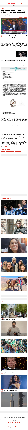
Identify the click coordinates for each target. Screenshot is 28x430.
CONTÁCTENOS (15, 424)
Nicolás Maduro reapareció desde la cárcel (6, 337)
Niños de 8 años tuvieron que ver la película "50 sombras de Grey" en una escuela (7, 52)
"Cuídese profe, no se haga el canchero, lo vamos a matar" (8, 319)
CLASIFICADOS (23, 417)
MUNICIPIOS (4, 417)
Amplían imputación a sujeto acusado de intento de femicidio (12, 235)
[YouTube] (8, 422)
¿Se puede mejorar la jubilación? (6, 254)
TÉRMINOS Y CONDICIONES (11, 424)
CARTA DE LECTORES (13, 417)
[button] (9, 35)
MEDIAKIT (18, 424)
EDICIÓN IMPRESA (8, 417)
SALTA (16, 417)
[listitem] (5, 3)
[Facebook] (15, 422)
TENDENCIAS (2, 371)
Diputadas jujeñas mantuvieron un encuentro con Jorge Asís (11, 274)
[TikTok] (10, 422)
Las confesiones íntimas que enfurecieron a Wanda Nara (8, 372)
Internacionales (3, 336)
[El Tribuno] (11, 3)
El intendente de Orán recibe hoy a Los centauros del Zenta (11, 293)
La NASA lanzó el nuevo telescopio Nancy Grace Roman (8, 408)
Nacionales (2, 8)
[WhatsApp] (17, 422)
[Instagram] (19, 422)
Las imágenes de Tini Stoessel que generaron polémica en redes (9, 390)
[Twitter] (12, 422)
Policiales (2, 318)
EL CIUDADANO (6, 146)
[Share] (1, 36)
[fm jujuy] (21, 3)
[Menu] (1, 3)
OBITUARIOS (19, 417)
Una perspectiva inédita (4, 407)
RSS (19, 424)
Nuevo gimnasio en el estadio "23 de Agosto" (9, 216)
